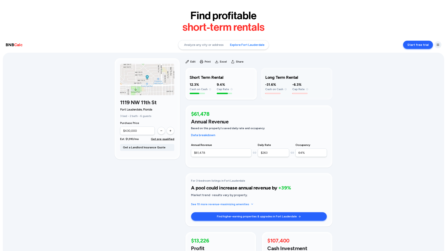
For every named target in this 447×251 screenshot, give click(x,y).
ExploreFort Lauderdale (247, 45)
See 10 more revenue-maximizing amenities (220, 204)
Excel (223, 61)
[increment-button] (170, 131)
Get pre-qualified (162, 139)
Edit (193, 61)
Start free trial (418, 45)
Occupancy (302, 145)
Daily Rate (264, 145)
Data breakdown (203, 135)
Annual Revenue (201, 145)
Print (208, 61)
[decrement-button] (161, 131)
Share (240, 61)
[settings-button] (437, 44)
